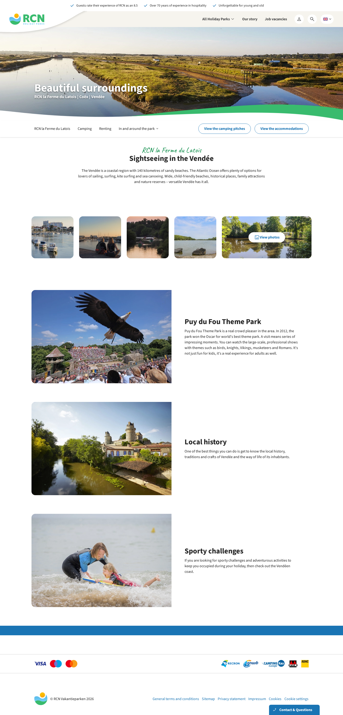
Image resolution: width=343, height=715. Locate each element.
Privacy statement (231, 698)
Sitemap (208, 698)
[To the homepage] (26, 19)
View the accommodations (281, 128)
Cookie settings (296, 698)
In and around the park (139, 131)
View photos (270, 237)
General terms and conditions (176, 698)
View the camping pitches (224, 128)
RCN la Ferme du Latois (52, 128)
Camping (85, 128)
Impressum (257, 698)
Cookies (275, 698)
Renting (105, 128)
